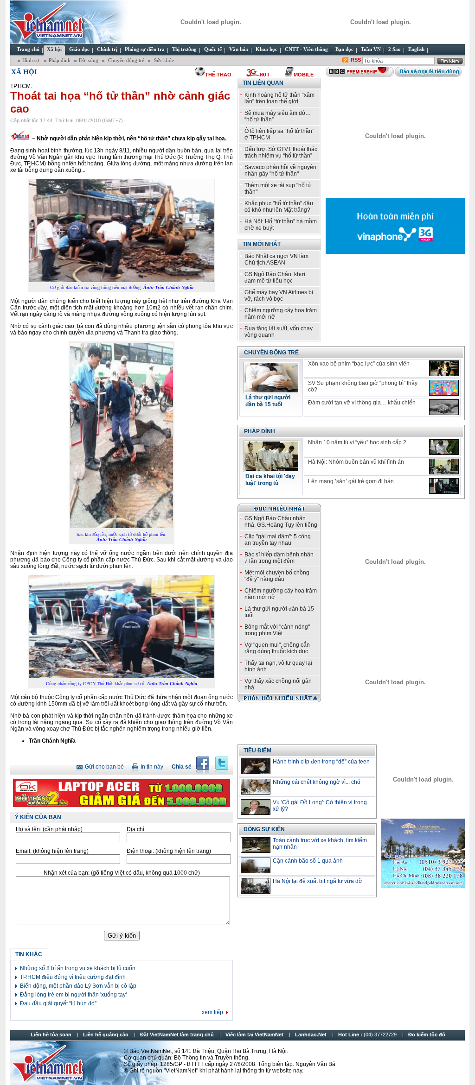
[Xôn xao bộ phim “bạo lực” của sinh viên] (444, 368)
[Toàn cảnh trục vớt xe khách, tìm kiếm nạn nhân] (255, 845)
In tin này (152, 766)
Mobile (304, 74)
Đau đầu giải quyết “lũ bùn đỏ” (58, 1003)
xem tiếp (212, 1012)
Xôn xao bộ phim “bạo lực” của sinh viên (359, 363)
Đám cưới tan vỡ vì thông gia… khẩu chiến (362, 402)
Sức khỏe (163, 60)
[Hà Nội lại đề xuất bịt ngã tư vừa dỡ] (255, 886)
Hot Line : (368, 1034)
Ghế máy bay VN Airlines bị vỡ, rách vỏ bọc (278, 295)
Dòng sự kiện (264, 829)
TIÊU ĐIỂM (257, 750)
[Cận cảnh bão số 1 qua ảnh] (255, 865)
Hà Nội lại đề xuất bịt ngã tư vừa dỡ (317, 881)
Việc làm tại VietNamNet (254, 1034)
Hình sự (31, 60)
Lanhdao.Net (311, 1034)
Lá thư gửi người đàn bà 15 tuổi (267, 401)
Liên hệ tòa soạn (51, 1034)
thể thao (218, 74)
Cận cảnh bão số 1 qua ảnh (308, 861)
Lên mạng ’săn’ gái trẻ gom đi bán (351, 481)
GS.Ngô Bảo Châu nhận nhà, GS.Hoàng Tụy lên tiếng (280, 521)
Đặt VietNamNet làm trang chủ (177, 1034)
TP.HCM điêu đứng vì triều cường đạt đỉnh (73, 977)
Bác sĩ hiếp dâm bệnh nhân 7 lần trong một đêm (279, 557)
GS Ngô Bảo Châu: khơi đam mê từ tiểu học (274, 277)
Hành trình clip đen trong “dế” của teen (321, 761)
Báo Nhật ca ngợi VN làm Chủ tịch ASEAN (276, 259)
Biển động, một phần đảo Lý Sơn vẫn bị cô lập (78, 986)
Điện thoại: (169, 851)
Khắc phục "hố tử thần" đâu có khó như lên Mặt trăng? (278, 206)
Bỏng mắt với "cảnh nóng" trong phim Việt (277, 630)
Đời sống (88, 60)
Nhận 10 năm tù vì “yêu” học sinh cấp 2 (357, 442)
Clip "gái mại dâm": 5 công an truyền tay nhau (277, 539)
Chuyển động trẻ (125, 60)
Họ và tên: (49, 829)
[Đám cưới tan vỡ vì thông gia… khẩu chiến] (444, 407)
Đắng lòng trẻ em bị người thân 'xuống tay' (73, 994)
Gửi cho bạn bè (104, 766)
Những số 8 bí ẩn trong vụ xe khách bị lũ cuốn (77, 968)
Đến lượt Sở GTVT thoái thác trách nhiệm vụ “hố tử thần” (280, 152)
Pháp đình (60, 60)
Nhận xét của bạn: (122, 873)
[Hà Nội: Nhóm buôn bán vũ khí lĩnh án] (444, 466)
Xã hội (24, 72)
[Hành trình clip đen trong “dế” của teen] (255, 766)
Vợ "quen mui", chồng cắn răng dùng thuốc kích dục (277, 648)
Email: (52, 851)
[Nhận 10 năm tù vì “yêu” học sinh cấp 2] (444, 447)
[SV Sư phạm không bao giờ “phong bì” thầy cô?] (444, 388)
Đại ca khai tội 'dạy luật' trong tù (270, 479)
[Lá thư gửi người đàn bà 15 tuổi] (271, 390)
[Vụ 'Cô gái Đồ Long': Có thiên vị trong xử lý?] (255, 807)
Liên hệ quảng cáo (105, 1034)
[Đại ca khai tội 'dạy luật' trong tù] (271, 469)
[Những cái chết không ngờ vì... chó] (255, 787)
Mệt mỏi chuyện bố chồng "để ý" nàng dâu (276, 575)
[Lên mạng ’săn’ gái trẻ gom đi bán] (444, 486)
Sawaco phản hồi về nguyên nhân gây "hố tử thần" (280, 170)
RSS (356, 60)
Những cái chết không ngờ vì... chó (316, 782)
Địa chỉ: (136, 829)
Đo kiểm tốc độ (426, 1034)
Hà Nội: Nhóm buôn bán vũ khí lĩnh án (356, 462)
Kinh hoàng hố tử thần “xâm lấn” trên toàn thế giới (279, 98)
